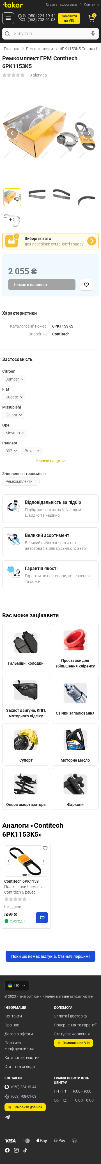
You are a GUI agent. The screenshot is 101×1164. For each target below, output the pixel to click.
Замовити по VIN (76, 1043)
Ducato (12, 397)
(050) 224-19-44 (23, 1087)
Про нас (11, 1025)
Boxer (30, 451)
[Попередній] (12, 133)
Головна (11, 49)
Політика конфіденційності (20, 1046)
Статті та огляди (19, 1066)
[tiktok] (25, 1150)
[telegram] (7, 1117)
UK (16, 985)
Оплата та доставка (61, 4)
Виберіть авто (38, 238)
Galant (11, 415)
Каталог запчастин (22, 1057)
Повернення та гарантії (75, 1025)
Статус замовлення (72, 1034)
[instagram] (16, 1150)
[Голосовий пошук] (93, 34)
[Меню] (8, 18)
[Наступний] (89, 133)
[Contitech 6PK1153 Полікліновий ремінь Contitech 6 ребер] (26, 861)
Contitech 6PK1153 (21, 881)
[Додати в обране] (86, 285)
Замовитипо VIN (69, 18)
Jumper (12, 379)
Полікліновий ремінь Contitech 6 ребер (23, 889)
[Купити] (42, 917)
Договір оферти (18, 1034)
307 (9, 451)
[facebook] (7, 1150)
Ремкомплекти (39, 49)
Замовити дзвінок (27, 1107)
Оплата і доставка (70, 1016)
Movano (13, 433)
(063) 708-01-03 (23, 1096)
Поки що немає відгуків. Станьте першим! (50, 956)
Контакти (91, 4)
